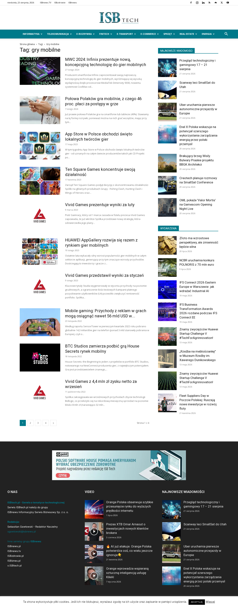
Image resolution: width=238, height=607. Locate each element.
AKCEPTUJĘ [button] (197, 602)
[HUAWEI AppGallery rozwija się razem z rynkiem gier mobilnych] (40, 251)
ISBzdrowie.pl (15, 555)
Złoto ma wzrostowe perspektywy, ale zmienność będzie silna (198, 242)
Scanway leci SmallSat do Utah (205, 524)
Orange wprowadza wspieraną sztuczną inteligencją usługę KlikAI (127, 573)
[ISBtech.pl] (119, 17)
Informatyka (31, 34)
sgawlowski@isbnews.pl (21, 531)
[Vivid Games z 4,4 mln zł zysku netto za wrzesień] (40, 393)
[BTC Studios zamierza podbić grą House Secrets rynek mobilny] (40, 357)
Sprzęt (167, 34)
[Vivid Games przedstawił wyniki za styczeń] (40, 287)
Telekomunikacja (58, 34)
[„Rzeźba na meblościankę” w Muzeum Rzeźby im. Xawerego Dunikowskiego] (167, 358)
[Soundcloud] (215, 2)
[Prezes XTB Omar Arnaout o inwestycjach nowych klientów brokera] (94, 531)
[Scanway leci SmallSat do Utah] (167, 90)
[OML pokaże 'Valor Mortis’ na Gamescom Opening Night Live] (167, 207)
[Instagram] (197, 2)
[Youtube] (228, 2)
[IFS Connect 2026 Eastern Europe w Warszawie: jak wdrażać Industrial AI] (167, 289)
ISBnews (72, 2)
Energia (207, 34)
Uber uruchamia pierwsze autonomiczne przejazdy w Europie (198, 109)
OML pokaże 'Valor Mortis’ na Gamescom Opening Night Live (197, 204)
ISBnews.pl (14, 546)
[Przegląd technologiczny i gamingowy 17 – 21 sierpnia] (167, 67)
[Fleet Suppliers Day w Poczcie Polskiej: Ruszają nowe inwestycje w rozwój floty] (167, 403)
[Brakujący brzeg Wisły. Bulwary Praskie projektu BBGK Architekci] (167, 163)
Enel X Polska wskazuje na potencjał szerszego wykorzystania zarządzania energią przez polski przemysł (198, 135)
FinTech (104, 34)
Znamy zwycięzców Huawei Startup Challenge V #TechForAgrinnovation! (198, 333)
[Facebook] (191, 2)
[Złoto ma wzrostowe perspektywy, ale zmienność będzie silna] (167, 245)
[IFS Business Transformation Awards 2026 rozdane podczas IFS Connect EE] (167, 311)
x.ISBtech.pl (14, 565)
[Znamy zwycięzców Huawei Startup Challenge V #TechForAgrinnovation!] (167, 336)
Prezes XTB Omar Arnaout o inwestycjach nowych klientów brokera (127, 528)
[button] (226, 34)
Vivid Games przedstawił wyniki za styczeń (104, 275)
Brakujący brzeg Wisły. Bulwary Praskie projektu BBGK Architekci (196, 160)
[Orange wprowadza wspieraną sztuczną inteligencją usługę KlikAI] (94, 575)
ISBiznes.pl (13, 560)
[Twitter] (221, 2)
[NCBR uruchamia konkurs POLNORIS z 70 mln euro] (167, 267)
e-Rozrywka (84, 34)
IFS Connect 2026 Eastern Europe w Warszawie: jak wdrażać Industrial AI (197, 287)
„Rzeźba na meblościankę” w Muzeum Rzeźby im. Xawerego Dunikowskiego (197, 356)
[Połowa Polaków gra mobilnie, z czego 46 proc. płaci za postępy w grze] (40, 110)
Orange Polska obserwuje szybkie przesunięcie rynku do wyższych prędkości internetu (129, 506)
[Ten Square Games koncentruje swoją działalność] (40, 181)
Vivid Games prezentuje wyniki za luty (99, 204)
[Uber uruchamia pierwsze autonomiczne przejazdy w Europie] (167, 112)
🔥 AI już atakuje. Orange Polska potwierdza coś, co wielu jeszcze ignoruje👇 (129, 550)
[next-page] (53, 423)
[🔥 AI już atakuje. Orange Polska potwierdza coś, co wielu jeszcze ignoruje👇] (94, 553)
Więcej (210, 601)
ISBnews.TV (45, 2)
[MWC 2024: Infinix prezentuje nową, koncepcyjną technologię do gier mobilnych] (40, 71)
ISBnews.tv (14, 551)
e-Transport (125, 34)
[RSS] (209, 2)
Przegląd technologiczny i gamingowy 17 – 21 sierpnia (197, 65)
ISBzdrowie (59, 2)
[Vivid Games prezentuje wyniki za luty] (40, 216)
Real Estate (187, 34)
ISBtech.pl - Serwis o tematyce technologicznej (36, 502)
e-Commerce (148, 34)
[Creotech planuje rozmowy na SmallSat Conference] (167, 185)
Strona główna (27, 44)
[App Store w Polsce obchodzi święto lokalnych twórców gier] (40, 145)
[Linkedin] (203, 2)
